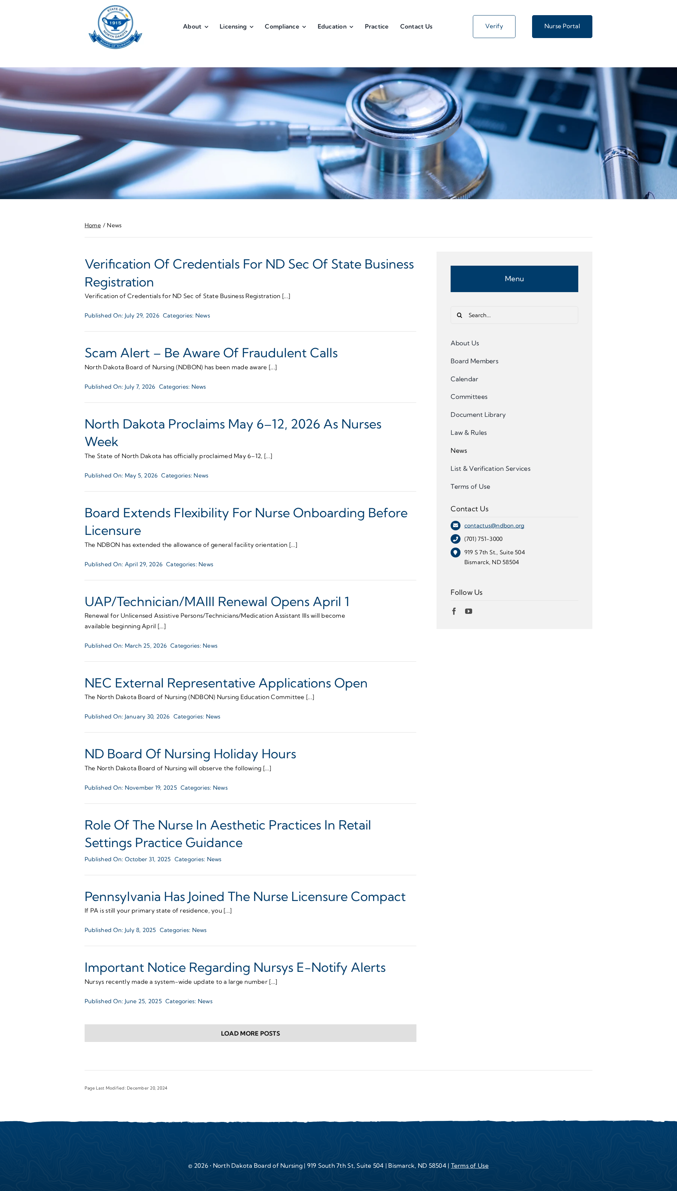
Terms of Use (470, 1165)
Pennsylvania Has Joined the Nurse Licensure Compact (245, 896)
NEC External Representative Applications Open (226, 683)
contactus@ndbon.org (494, 525)
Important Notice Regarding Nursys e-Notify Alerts (235, 967)
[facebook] (454, 611)
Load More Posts (250, 1033)
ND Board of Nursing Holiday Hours (190, 753)
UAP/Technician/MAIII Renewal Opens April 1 (217, 601)
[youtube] (468, 611)
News (202, 315)
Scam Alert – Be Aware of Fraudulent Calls (211, 352)
